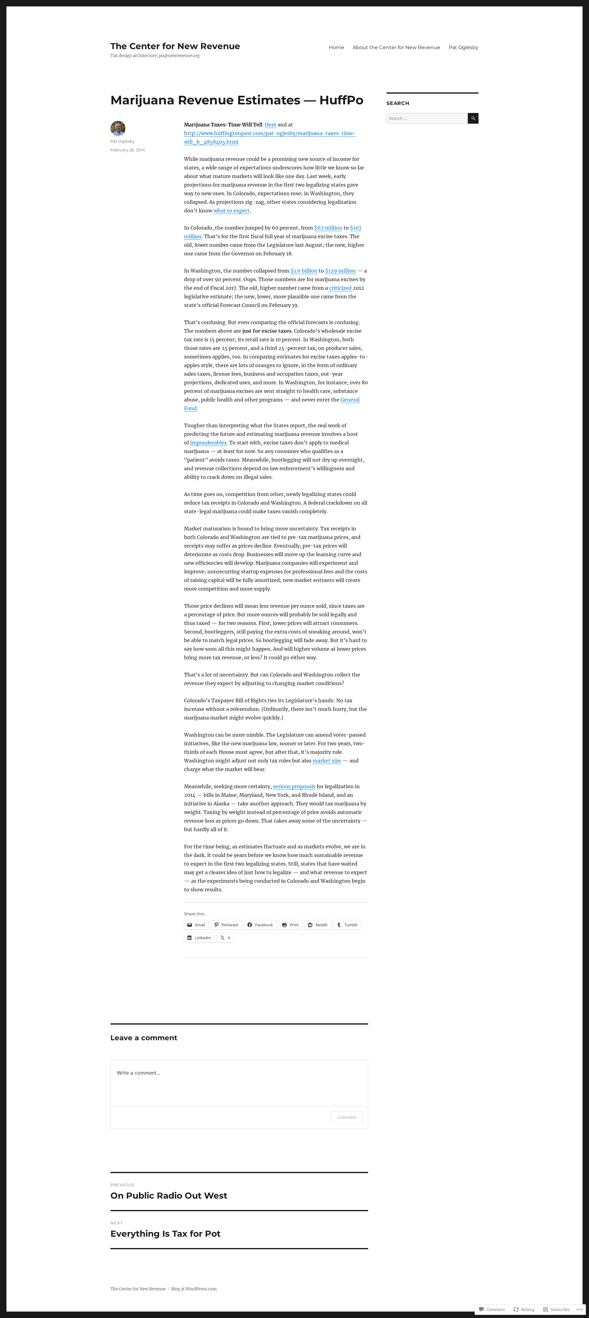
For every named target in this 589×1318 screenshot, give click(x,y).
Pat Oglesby (464, 47)
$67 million (328, 228)
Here (270, 125)
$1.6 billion (304, 271)
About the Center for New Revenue (396, 47)
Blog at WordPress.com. (194, 1289)
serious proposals (294, 786)
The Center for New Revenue (175, 46)
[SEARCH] (473, 118)
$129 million (340, 271)
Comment (346, 1117)
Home (336, 47)
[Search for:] (427, 118)
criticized (341, 288)
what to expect (232, 210)
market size (327, 761)
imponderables (208, 443)
